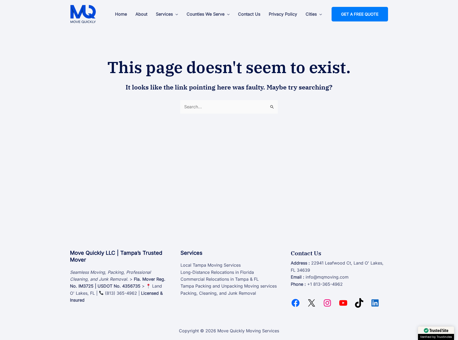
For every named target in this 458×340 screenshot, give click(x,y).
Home (121, 14)
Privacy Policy (283, 14)
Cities (311, 14)
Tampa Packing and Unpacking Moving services (228, 286)
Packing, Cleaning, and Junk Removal (218, 293)
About (141, 14)
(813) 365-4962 (121, 293)
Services (164, 14)
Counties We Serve (205, 14)
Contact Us (249, 14)
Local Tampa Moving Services (210, 265)
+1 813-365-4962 (325, 284)
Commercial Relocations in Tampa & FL (219, 279)
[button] (175, 14)
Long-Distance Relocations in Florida (217, 272)
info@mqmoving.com (327, 277)
